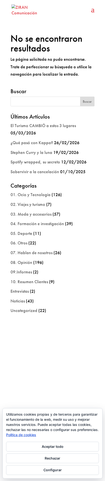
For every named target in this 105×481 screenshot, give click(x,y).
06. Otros (18, 243)
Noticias (17, 301)
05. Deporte (21, 233)
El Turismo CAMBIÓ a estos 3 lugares (43, 125)
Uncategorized (23, 310)
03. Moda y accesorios (31, 214)
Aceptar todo (52, 446)
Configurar (52, 470)
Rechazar (52, 458)
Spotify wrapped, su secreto (35, 162)
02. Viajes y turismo (27, 204)
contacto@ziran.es (52, 397)
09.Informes (21, 272)
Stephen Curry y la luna (31, 152)
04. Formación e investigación (37, 223)
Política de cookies (21, 435)
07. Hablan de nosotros (31, 252)
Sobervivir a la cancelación (34, 171)
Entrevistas (19, 291)
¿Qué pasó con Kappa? (31, 142)
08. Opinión (21, 262)
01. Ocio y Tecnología (30, 194)
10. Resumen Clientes (29, 281)
